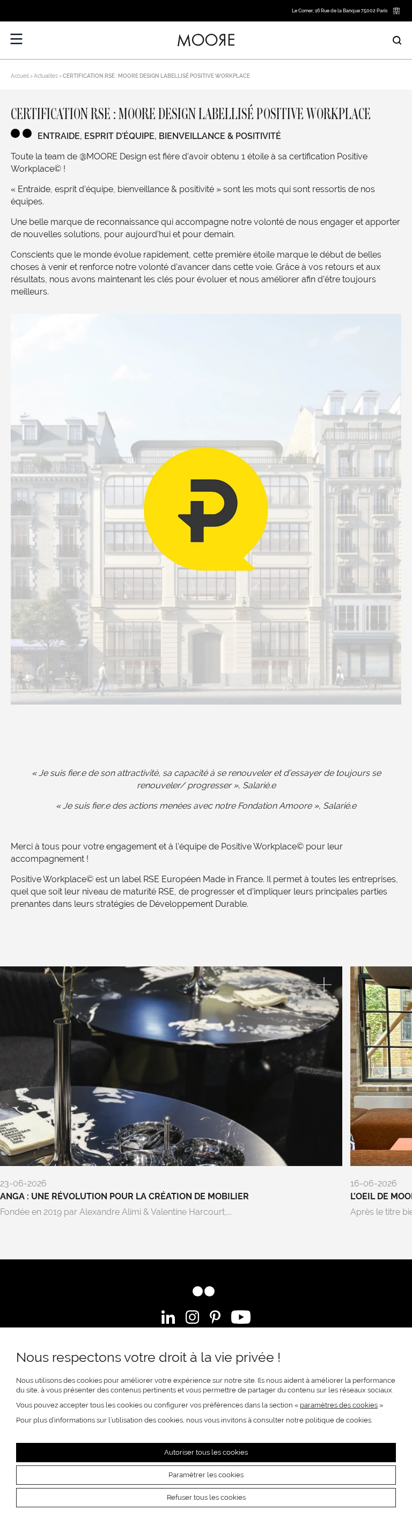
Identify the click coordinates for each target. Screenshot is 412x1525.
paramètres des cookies (339, 1405)
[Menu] (16, 39)
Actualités (46, 76)
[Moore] (206, 40)
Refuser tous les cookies (206, 1497)
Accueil (20, 76)
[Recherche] (397, 40)
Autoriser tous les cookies (206, 1452)
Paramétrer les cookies (206, 1475)
